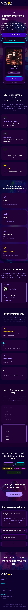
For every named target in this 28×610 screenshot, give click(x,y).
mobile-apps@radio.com (7, 596)
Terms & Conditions (6, 590)
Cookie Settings (22, 606)
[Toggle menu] (25, 3)
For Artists (4, 585)
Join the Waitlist (14, 35)
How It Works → (14, 40)
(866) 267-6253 (5, 599)
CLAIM (14, 78)
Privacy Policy (4, 588)
